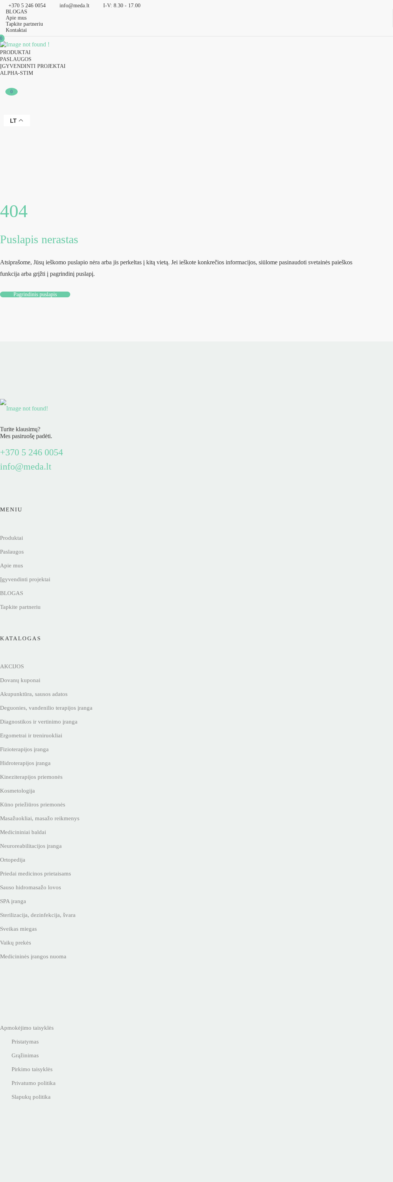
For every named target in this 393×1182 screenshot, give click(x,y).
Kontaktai (16, 30)
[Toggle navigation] (82, 42)
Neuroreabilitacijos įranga (31, 846)
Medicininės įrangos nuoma (33, 956)
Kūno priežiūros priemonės (32, 804)
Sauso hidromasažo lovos (30, 887)
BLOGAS (16, 12)
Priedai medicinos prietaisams (35, 873)
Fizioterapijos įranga (24, 749)
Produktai (15, 52)
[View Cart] (11, 108)
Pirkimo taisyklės (32, 1069)
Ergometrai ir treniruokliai (31, 735)
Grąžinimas (25, 1055)
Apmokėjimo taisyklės (27, 1028)
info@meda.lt (25, 466)
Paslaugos (15, 59)
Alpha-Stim (16, 73)
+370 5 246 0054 (31, 452)
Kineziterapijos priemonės (31, 777)
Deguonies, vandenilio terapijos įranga (46, 708)
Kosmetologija (17, 791)
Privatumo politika (34, 1083)
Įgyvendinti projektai (33, 66)
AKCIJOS (12, 666)
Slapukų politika (31, 1097)
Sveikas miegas (18, 929)
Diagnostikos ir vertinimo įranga (39, 722)
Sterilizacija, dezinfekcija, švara (38, 915)
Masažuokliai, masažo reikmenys (39, 818)
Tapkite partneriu (24, 24)
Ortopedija (12, 860)
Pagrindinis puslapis (35, 294)
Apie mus (16, 18)
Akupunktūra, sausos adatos (34, 694)
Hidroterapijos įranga (25, 763)
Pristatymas (25, 1042)
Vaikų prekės (15, 943)
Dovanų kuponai (20, 680)
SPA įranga (13, 901)
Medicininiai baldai (23, 832)
